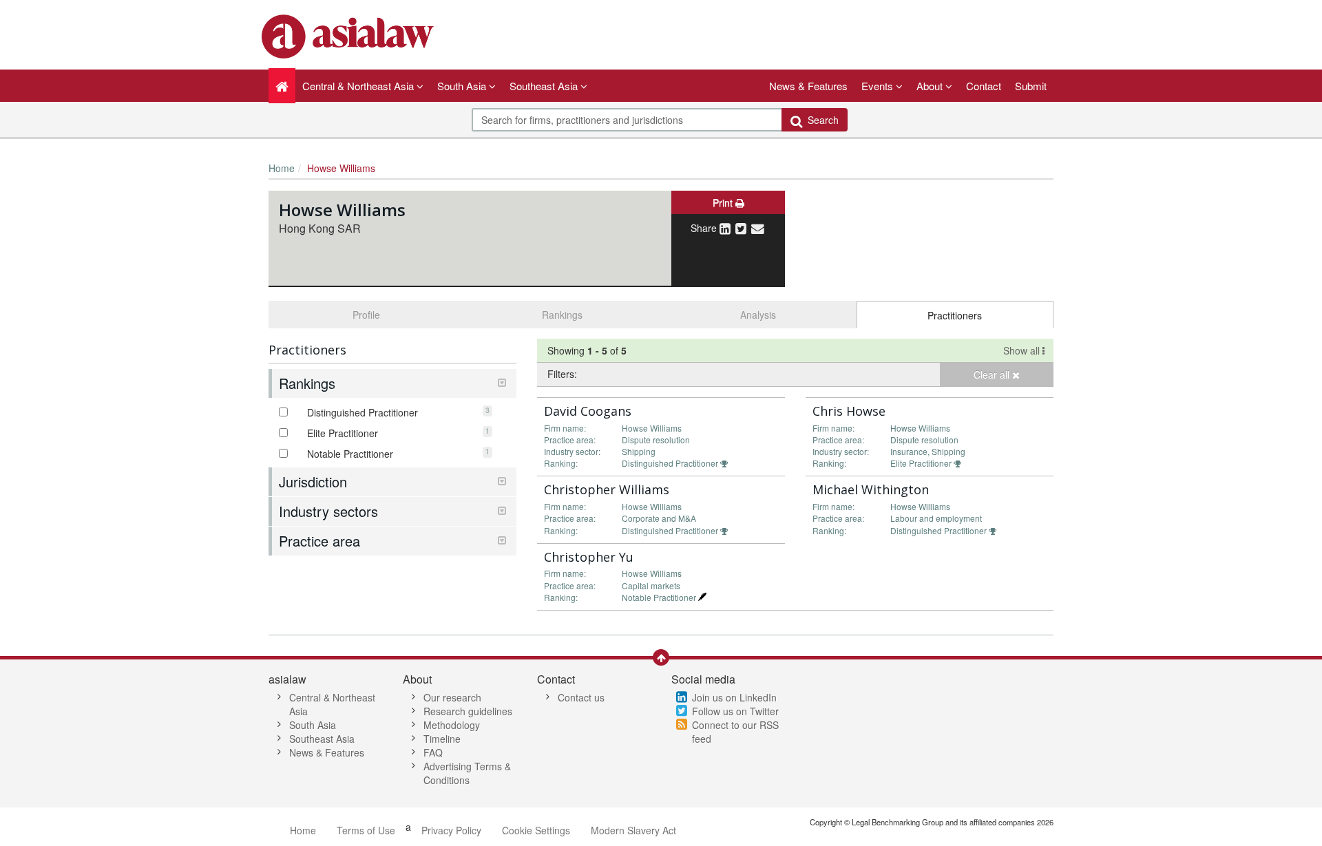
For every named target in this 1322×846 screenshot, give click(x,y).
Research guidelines (467, 711)
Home (282, 168)
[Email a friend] (757, 228)
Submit (1031, 85)
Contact (983, 85)
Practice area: (570, 439)
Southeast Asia (322, 738)
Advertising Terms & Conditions (467, 773)
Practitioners (954, 315)
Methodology (451, 725)
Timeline (442, 738)
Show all (1022, 350)
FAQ (433, 752)
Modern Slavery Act (633, 830)
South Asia (312, 725)
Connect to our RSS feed (735, 731)
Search (820, 120)
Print (724, 202)
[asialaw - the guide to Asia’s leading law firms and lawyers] (349, 35)
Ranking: (561, 463)
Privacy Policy (451, 830)
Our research (452, 697)
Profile (366, 314)
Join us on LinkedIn (734, 697)
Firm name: (565, 428)
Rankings (562, 314)
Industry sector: (572, 451)
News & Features (808, 85)
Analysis (758, 314)
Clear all (993, 374)
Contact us (581, 697)
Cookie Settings (536, 830)
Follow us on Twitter (735, 711)
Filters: (562, 374)
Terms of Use (366, 830)
